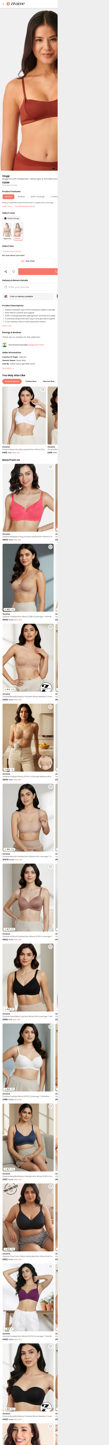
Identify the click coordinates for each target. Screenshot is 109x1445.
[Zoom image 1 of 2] (54, 89)
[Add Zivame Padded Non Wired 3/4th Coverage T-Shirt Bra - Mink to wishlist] (50, 1426)
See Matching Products (25, 206)
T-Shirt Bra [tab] (55, 196)
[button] (3, 4)
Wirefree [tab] (21, 196)
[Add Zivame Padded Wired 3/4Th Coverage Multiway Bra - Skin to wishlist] (50, 707)
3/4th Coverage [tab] (37, 196)
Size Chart (30, 261)
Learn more (7, 206)
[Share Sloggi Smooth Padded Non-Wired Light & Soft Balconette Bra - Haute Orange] (5, 271)
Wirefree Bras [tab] (49, 381)
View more (6, 326)
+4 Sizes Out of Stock (11, 251)
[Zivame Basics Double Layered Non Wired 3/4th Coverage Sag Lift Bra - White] (24, 416)
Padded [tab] (8, 196)
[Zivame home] (16, 4)
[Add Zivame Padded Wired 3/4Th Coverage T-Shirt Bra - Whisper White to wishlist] (50, 1026)
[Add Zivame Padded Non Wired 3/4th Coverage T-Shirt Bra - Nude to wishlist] (50, 547)
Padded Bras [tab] (31, 381)
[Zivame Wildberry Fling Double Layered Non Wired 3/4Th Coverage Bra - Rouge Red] (28, 498)
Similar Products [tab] (12, 381)
